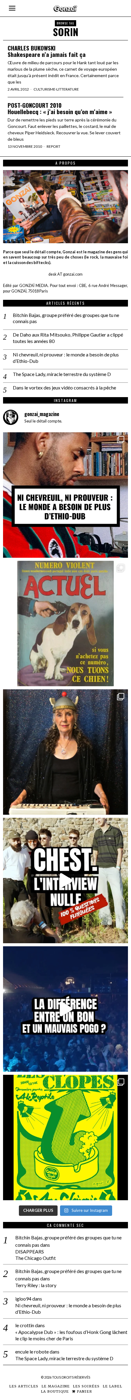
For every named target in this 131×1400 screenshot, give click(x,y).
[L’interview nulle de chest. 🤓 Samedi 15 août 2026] (65, 880)
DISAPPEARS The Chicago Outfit (35, 1255)
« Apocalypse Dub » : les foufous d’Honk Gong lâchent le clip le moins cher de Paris (71, 1335)
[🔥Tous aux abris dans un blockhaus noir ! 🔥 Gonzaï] (65, 1137)
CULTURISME (44, 89)
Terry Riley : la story (35, 1285)
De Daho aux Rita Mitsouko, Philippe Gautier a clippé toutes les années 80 (68, 338)
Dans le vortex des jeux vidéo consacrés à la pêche (64, 387)
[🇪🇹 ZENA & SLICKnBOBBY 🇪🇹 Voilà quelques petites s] (65, 495)
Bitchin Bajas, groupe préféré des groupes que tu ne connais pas (66, 318)
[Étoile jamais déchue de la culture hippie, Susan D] (65, 752)
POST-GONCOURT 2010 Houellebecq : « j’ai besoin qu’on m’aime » (60, 108)
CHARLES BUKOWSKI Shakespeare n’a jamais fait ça (47, 51)
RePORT (53, 146)
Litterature (67, 89)
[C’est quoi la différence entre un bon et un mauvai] (65, 1009)
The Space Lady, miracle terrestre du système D (62, 374)
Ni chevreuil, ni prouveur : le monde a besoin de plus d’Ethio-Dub (66, 358)
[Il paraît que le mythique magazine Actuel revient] (65, 623)
